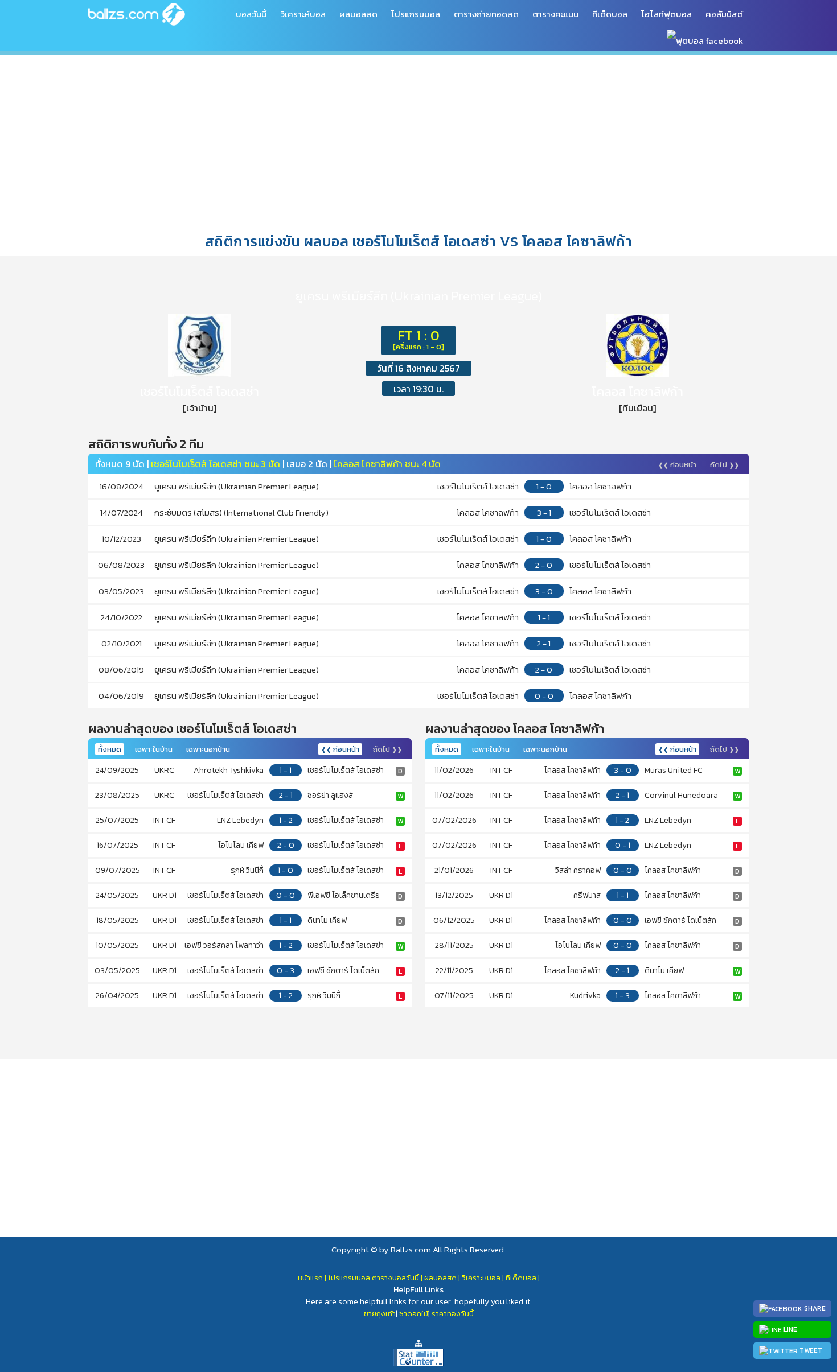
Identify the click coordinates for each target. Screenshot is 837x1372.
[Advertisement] (418, 141)
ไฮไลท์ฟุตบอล (666, 13)
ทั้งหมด (109, 749)
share (814, 1308)
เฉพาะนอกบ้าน (208, 749)
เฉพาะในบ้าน (154, 749)
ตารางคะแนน (555, 13)
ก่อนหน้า (677, 464)
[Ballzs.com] (136, 13)
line (789, 1329)
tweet (810, 1350)
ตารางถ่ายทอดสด (486, 13)
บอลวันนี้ (251, 13)
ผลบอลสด (358, 13)
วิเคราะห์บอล (303, 13)
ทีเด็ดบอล (609, 13)
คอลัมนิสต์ (724, 13)
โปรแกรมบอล (415, 13)
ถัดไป (724, 464)
